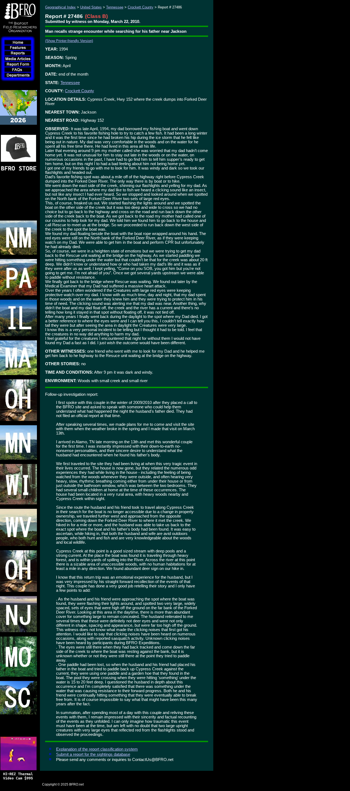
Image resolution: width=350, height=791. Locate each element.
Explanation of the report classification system (97, 749)
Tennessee (114, 7)
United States (91, 7)
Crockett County (140, 7)
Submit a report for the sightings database (93, 754)
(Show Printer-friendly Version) (69, 41)
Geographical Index (60, 7)
